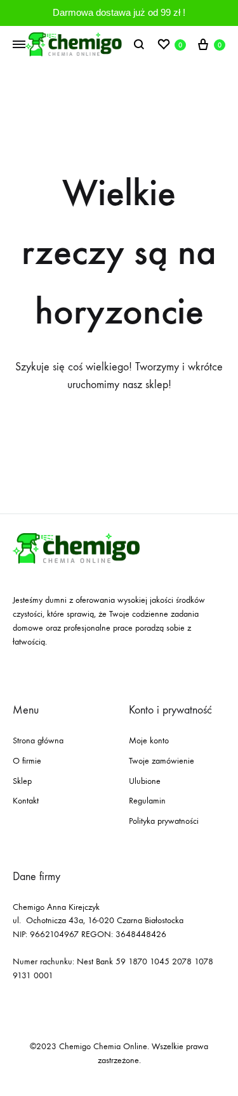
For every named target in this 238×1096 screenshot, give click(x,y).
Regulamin (147, 800)
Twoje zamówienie (161, 760)
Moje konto (149, 740)
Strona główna (38, 740)
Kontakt (26, 800)
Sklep (22, 781)
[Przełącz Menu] (19, 45)
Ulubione (145, 781)
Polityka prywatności (164, 821)
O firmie (27, 760)
